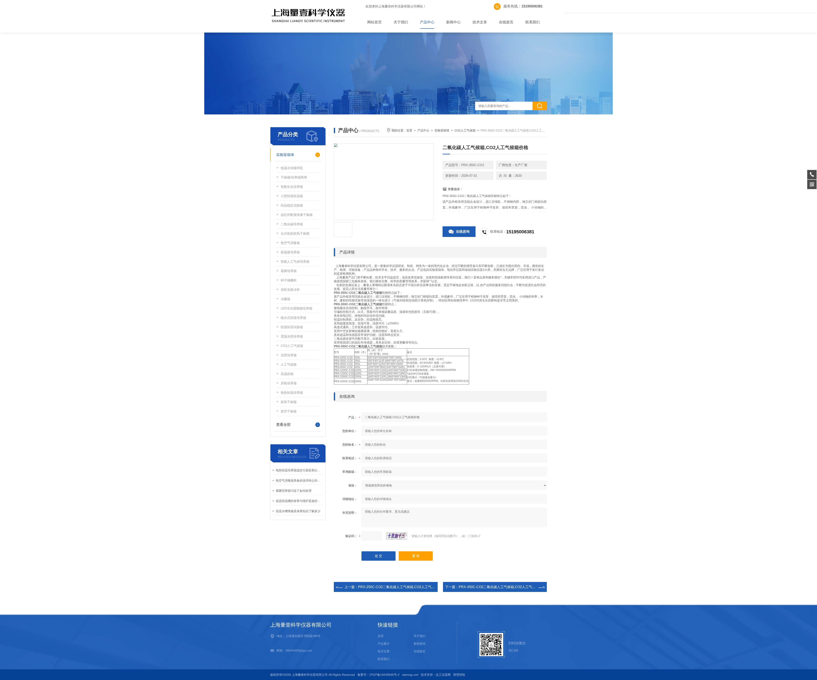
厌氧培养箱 (289, 383)
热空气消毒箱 (290, 243)
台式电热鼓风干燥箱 (295, 233)
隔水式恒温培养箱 (293, 317)
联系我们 (532, 22)
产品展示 (384, 643)
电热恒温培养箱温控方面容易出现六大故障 (299, 470)
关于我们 (401, 22)
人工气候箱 (289, 364)
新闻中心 (453, 22)
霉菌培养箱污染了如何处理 (293, 490)
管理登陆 (459, 674)
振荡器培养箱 (290, 252)
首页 (409, 130)
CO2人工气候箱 (292, 346)
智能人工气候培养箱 (295, 261)
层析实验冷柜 (290, 289)
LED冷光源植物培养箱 (296, 308)
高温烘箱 (287, 374)
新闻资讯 (420, 643)
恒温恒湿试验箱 (292, 327)
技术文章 (480, 22)
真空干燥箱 (289, 411)
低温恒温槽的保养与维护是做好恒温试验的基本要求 (299, 501)
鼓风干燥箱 (289, 402)
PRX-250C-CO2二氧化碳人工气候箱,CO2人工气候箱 (398, 587)
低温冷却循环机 (292, 168)
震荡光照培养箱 (292, 336)
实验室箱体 (285, 155)
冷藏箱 (285, 299)
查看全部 (283, 425)
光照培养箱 (289, 355)
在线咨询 (463, 231)
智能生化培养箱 (292, 186)
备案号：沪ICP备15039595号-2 (378, 674)
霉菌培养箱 (289, 271)
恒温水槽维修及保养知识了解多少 (298, 511)
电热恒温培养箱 (292, 392)
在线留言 (506, 22)
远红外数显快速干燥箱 (297, 215)
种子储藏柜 (289, 280)
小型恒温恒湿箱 (292, 196)
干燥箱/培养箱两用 (294, 177)
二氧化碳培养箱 (292, 224)
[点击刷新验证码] (396, 536)
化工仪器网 (443, 674)
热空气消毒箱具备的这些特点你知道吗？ (299, 480)
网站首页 (374, 22)
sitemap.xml (410, 674)
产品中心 (427, 22)
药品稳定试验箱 (292, 205)
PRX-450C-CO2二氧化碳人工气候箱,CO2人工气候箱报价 (502, 587)
